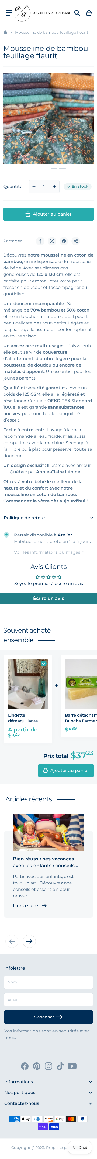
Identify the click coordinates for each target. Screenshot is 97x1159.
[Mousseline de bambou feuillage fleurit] (39, 168)
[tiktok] (60, 1066)
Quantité (13, 186)
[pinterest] (37, 1066)
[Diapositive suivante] (29, 941)
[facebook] (25, 1066)
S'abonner (44, 1016)
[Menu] (9, 13)
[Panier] (89, 13)
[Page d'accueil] (5, 32)
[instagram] (48, 1066)
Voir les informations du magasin (49, 552)
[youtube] (72, 1066)
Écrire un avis (48, 598)
